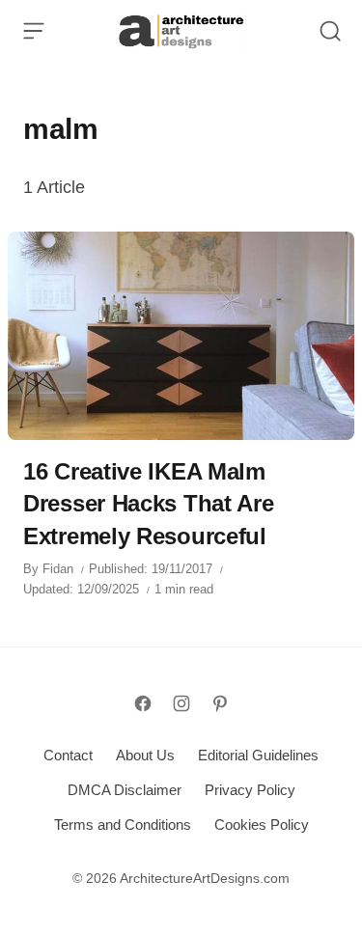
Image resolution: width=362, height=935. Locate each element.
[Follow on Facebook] (142, 703)
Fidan (57, 569)
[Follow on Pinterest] (220, 703)
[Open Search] (330, 31)
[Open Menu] (33, 31)
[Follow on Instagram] (181, 703)
